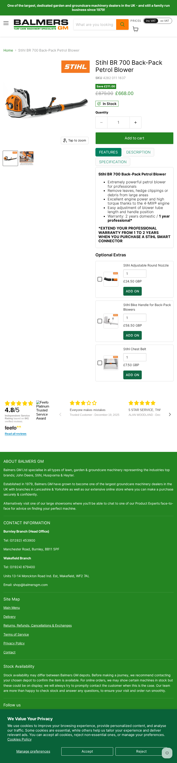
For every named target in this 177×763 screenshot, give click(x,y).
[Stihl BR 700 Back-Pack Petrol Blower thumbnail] (10, 158)
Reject (141, 751)
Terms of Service (16, 634)
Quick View (111, 284)
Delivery (9, 617)
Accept (87, 751)
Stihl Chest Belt (134, 349)
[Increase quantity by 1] (136, 122)
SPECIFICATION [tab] (113, 161)
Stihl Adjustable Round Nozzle (146, 265)
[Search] (122, 24)
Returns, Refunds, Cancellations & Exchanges (37, 625)
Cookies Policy (19, 739)
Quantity (101, 112)
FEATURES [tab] (108, 152)
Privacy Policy (14, 643)
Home (8, 50)
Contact (9, 652)
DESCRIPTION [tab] (138, 152)
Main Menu (11, 608)
